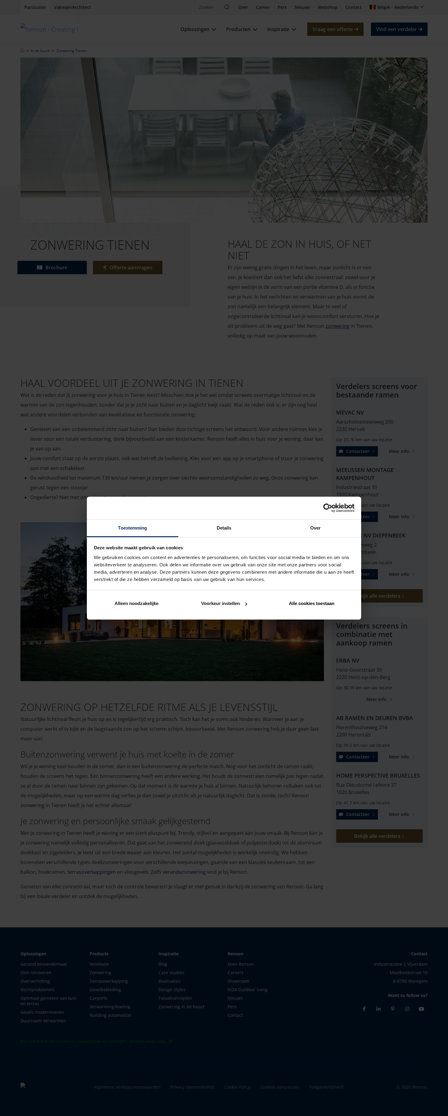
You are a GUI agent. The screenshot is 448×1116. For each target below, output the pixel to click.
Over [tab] (315, 527)
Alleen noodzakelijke (136, 603)
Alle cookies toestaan (311, 603)
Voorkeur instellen (220, 603)
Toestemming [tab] (132, 527)
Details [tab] (224, 527)
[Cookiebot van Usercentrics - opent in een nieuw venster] (327, 508)
